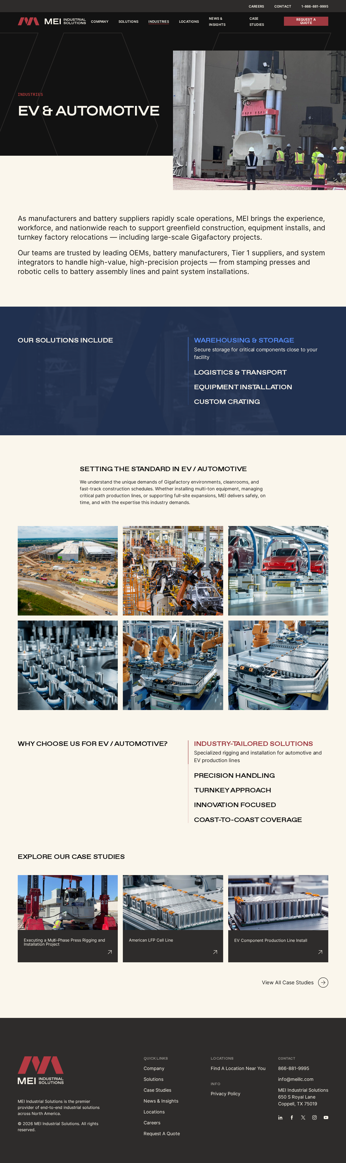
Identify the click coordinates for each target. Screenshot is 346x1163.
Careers (256, 6)
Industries (158, 21)
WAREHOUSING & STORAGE (244, 340)
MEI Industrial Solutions (40, 1101)
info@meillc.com (296, 1079)
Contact (283, 6)
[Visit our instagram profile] (314, 1117)
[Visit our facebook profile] (292, 1117)
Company (99, 21)
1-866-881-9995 (314, 6)
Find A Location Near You (238, 1068)
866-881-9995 (293, 1068)
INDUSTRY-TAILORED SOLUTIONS (253, 743)
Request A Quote (162, 1133)
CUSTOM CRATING (227, 401)
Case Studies (157, 1090)
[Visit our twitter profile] (303, 1117)
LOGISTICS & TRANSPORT (240, 372)
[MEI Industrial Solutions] (52, 21)
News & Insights (161, 1101)
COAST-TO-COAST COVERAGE (248, 819)
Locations (189, 21)
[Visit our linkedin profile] (280, 1117)
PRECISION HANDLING (234, 775)
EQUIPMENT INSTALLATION (243, 387)
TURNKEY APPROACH (232, 790)
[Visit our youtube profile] (326, 1117)
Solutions (128, 21)
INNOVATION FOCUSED (235, 805)
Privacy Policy (225, 1093)
